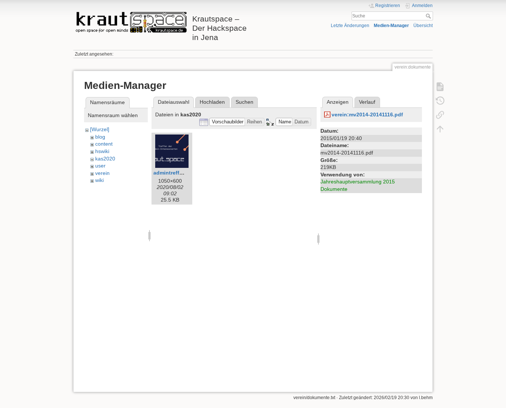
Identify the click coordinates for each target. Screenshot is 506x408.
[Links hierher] (440, 114)
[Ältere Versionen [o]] (440, 100)
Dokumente (333, 189)
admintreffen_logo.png (182, 173)
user (100, 166)
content (104, 144)
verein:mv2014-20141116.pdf (367, 114)
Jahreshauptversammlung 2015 (357, 182)
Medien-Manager (391, 25)
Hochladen (212, 102)
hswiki (102, 151)
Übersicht (423, 25)
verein (102, 173)
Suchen (244, 102)
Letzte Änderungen (350, 25)
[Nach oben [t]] (440, 129)
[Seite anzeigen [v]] (440, 86)
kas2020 (105, 159)
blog (100, 137)
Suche (429, 16)
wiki (99, 180)
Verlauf (367, 102)
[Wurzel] (99, 129)
